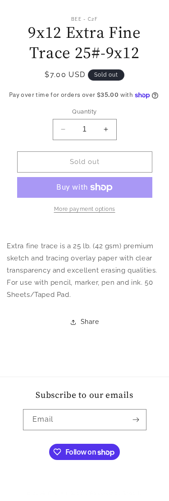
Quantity (84, 111)
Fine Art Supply (68, 493)
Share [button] (90, 321)
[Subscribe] (136, 419)
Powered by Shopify (116, 493)
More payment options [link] (84, 209)
